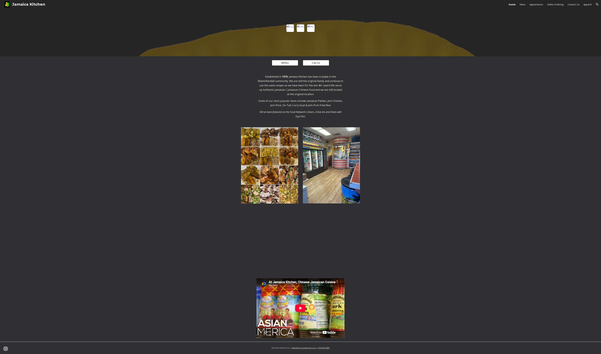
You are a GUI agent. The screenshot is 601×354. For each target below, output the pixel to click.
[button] (597, 4)
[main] (300, 96)
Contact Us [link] (573, 4)
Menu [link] (522, 4)
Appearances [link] (536, 4)
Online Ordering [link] (555, 4)
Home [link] (512, 4)
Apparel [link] (587, 4)
